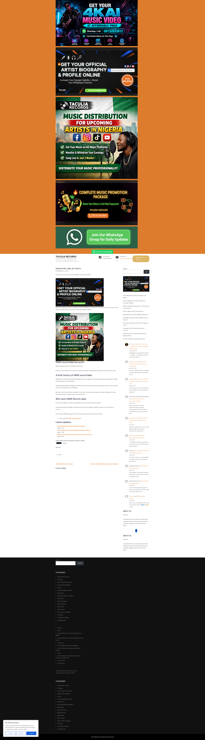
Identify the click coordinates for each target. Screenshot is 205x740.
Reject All (21, 733)
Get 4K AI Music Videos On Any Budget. (67, 645)
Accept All (31, 733)
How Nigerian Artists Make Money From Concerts (133, 329)
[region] (20, 728)
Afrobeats (60, 579)
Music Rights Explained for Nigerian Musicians (135, 314)
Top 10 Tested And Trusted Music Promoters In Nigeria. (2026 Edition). (139, 346)
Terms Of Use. (61, 663)
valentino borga (133, 361)
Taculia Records (66, 256)
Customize (10, 733)
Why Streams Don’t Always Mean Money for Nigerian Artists (134, 335)
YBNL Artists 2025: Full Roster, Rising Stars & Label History (137, 364)
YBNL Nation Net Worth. (74, 418)
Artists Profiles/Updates (64, 585)
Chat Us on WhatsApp (104, 252)
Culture (59, 587)
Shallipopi (60, 615)
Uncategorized (61, 620)
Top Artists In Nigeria (63, 617)
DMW (60, 454)
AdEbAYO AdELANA (134, 435)
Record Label (61, 609)
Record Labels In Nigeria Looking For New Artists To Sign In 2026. (138, 381)
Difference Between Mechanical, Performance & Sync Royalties (74, 434)
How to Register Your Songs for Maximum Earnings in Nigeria (73, 430)
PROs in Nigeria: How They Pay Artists (133, 311)
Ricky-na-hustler (133, 418)
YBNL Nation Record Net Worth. (64, 464)
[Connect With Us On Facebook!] (136, 530)
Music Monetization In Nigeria (65, 596)
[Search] (146, 272)
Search (125, 269)
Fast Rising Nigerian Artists (64, 590)
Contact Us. (60, 643)
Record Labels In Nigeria (64, 612)
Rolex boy (132, 496)
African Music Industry (63, 577)
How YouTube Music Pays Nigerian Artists (134, 339)
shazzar (131, 379)
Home (59, 653)
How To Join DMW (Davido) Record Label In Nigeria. (104, 464)
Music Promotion (62, 601)
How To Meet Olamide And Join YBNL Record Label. (138, 420)
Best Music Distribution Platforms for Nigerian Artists (135, 324)
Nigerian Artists (61, 604)
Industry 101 (60, 593)
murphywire (132, 344)
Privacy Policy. (61, 660)
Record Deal (60, 607)
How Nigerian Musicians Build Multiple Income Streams (135, 319)
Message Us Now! (139, 259)
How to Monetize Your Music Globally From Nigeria (71, 426)
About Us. (60, 628)
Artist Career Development (64, 582)
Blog (58, 630)
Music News (60, 598)
